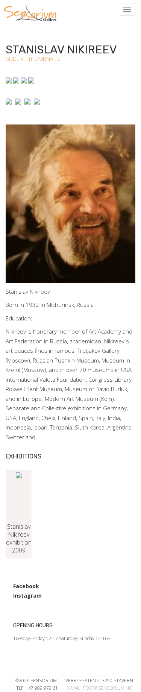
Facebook (26, 586)
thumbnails (44, 58)
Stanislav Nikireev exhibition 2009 (19, 538)
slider (15, 58)
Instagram (27, 595)
